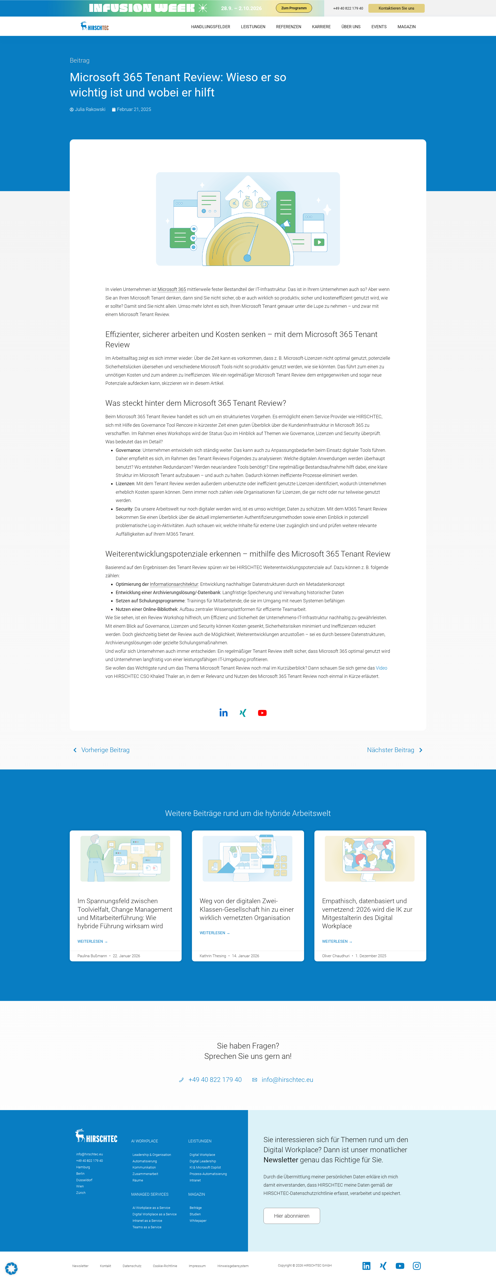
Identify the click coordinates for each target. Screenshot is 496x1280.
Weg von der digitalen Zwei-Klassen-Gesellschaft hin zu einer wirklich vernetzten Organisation (247, 909)
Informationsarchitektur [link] (174, 584)
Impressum (197, 1266)
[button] (11, 1268)
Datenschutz (132, 1266)
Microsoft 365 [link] (172, 289)
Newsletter (80, 1266)
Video (381, 668)
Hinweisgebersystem (233, 1266)
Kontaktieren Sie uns (396, 8)
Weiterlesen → (93, 941)
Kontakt (105, 1266)
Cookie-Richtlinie (165, 1266)
